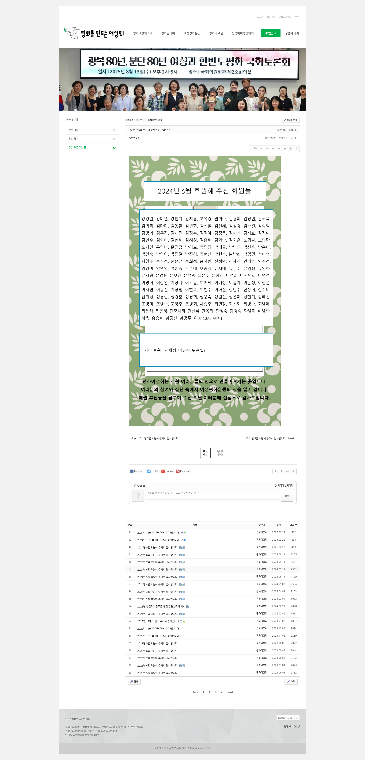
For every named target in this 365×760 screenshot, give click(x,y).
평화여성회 (134, 138)
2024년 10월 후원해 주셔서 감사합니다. (158, 540)
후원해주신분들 (77, 147)
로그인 (260, 16)
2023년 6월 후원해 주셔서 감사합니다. (158, 665)
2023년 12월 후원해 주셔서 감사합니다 (158, 621)
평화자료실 (216, 33)
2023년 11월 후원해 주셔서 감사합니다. (158, 628)
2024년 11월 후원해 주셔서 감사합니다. (158, 532)
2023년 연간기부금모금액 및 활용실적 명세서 (161, 606)
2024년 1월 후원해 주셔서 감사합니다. (158, 613)
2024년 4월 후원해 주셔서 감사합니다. (158, 584)
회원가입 (271, 16)
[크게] (261, 149)
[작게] (267, 149)
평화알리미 (168, 33)
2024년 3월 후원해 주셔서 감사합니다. (158, 591)
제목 (195, 525)
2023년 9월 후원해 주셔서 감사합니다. (157, 643)
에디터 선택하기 (285, 485)
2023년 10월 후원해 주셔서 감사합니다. (158, 635)
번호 (130, 525)
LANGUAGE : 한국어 (289, 16)
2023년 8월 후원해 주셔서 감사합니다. (157, 650)
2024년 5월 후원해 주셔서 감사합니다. (158, 576)
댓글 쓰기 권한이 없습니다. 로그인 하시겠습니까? (173, 492)
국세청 (296, 726)
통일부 (287, 726)
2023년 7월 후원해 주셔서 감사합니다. (157, 658)
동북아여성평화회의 (244, 33)
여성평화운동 (192, 33)
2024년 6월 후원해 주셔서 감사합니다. (149, 129)
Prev (195, 692)
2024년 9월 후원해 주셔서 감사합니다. (158, 547)
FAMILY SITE (285, 718)
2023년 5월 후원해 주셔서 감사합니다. (157, 672)
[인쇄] (291, 149)
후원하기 (73, 138)
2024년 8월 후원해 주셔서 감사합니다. (158, 554)
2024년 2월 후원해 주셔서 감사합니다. (158, 599)
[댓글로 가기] (285, 149)
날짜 (278, 525)
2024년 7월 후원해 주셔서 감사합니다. (158, 562)
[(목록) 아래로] (279, 149)
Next (230, 692)
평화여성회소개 (142, 33)
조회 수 (293, 525)
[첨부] (297, 149)
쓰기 (292, 681)
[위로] (273, 149)
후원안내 (270, 33)
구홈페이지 (292, 33)
